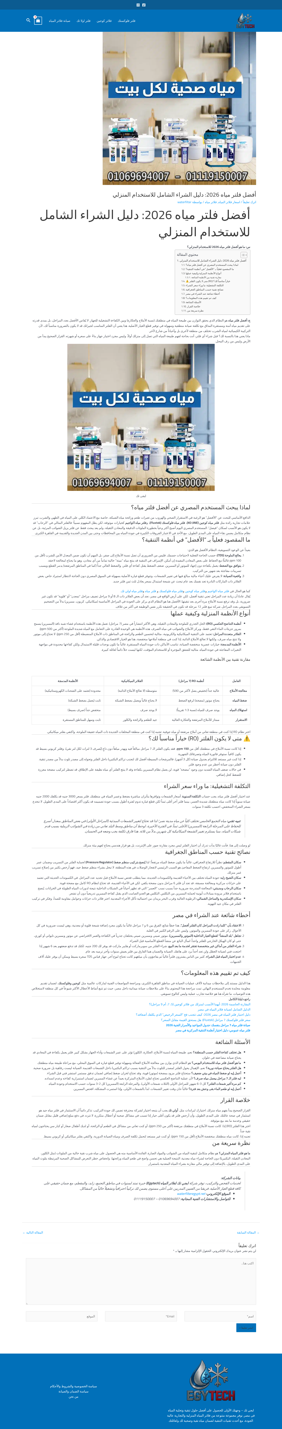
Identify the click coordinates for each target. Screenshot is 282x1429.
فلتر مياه (150, 591)
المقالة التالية (32, 1232)
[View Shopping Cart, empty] (38, 21)
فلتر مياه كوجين (195, 591)
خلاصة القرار (193, 306)
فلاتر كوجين (104, 21)
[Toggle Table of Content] (242, 255)
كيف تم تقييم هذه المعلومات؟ (201, 298)
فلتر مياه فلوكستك (171, 591)
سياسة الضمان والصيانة (73, 1391)
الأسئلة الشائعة (193, 302)
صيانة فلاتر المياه (59, 21)
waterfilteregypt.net (191, 1193)
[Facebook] (144, 5)
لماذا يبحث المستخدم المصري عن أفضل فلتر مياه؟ (212, 265)
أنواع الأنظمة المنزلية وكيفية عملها (203, 273)
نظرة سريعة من (195, 311)
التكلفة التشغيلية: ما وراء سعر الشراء (205, 285)
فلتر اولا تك (84, 21)
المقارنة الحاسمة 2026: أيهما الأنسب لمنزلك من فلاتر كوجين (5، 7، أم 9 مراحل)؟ (199, 1004)
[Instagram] (138, 5)
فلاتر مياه (211, 202)
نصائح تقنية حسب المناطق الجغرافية (204, 290)
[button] (28, 21)
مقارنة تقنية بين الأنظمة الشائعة (206, 277)
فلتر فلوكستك (126, 21)
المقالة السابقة (248, 1232)
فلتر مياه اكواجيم (218, 591)
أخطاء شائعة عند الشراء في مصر (203, 294)
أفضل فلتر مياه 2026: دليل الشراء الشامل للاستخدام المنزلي (213, 260)
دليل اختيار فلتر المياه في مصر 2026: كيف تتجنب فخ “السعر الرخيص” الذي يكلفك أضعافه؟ (193, 1014)
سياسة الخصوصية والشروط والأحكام (73, 1386)
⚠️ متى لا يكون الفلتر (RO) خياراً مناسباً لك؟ (208, 281)
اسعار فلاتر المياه (229, 202)
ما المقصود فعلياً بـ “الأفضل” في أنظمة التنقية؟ (210, 269)
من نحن (73, 1396)
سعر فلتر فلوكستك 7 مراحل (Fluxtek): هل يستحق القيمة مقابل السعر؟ (205, 1020)
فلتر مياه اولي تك (132, 591)
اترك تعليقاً (249, 202)
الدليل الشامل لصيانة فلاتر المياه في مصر (224, 1009)
